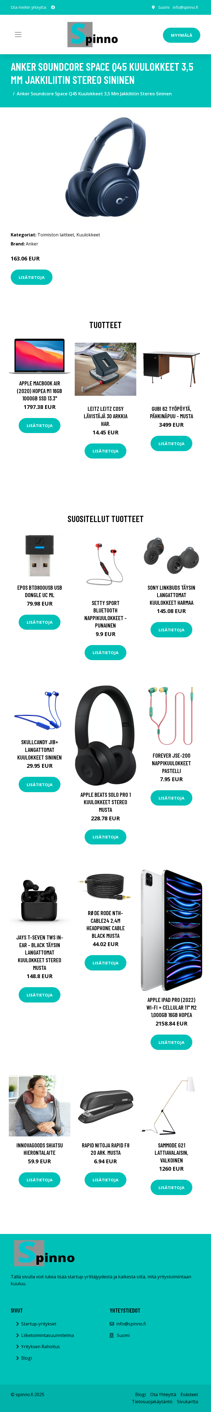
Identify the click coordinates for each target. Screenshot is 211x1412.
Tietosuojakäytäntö (152, 1402)
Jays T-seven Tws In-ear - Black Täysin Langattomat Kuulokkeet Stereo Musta (39, 952)
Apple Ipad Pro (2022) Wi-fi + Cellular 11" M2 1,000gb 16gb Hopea (171, 1007)
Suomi (164, 7)
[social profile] (53, 7)
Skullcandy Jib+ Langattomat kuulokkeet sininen (39, 749)
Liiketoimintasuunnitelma (47, 1335)
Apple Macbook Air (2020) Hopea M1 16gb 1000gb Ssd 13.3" (39, 391)
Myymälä (181, 35)
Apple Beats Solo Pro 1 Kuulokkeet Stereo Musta (105, 802)
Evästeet (189, 1394)
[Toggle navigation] (18, 34)
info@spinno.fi (185, 7)
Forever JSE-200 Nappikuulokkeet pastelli (171, 763)
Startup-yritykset (38, 1324)
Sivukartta (187, 1402)
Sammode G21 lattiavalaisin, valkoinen (171, 1153)
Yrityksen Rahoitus (40, 1347)
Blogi (26, 1358)
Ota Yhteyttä (163, 1394)
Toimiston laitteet (55, 235)
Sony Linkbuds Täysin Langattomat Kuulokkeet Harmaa (171, 595)
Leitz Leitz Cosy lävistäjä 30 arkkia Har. (105, 416)
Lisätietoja (32, 277)
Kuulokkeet (88, 235)
